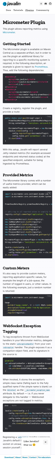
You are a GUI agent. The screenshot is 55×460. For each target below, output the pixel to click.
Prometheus (41, 66)
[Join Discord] (46, 4)
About (18, 457)
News (25, 457)
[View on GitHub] (50, 4)
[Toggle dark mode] (41, 4)
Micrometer (9, 32)
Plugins (29, 10)
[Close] (45, 442)
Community (42, 10)
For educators (44, 457)
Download (9, 457)
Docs (8, 10)
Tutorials (18, 10)
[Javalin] (11, 4)
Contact (33, 457)
